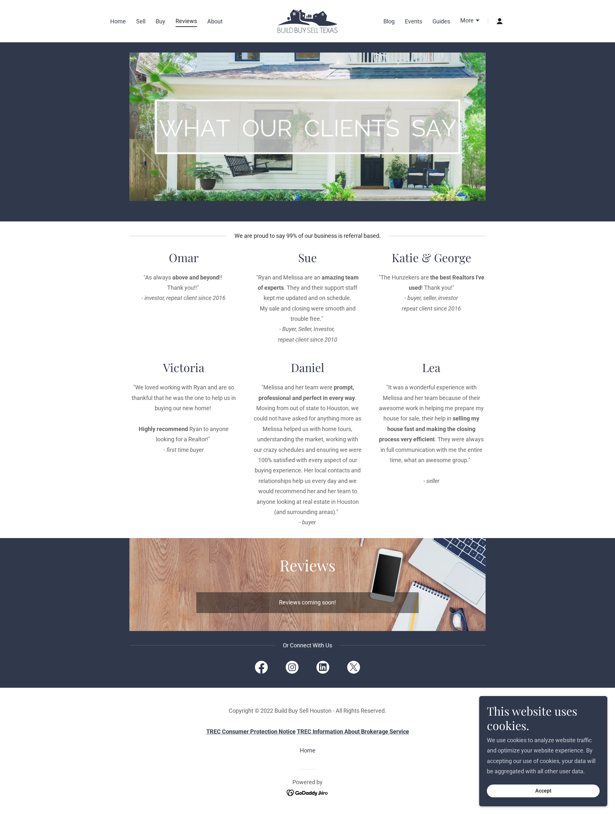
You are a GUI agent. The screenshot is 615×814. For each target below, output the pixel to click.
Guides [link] (441, 21)
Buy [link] (160, 21)
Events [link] (413, 21)
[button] (470, 21)
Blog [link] (389, 21)
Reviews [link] (186, 21)
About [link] (215, 21)
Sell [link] (140, 21)
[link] (307, 20)
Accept (543, 791)
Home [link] (118, 21)
